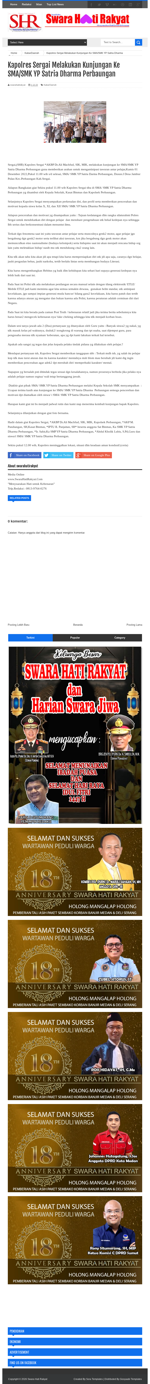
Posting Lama (134, 624)
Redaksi (26, 4)
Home (13, 4)
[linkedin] (130, 5)
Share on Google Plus (97, 455)
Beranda (78, 624)
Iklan (39, 4)
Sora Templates (94, 1379)
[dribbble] (123, 5)
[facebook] (91, 5)
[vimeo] (107, 5)
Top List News (55, 4)
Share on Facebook (27, 455)
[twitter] (99, 5)
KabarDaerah (50, 85)
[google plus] (138, 5)
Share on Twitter (61, 455)
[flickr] (115, 5)
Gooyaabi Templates (131, 1379)
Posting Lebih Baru (18, 624)
